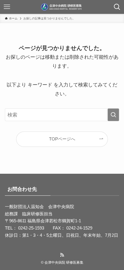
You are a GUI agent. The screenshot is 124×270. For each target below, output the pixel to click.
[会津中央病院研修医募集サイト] (62, 7)
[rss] (62, 255)
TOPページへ (62, 138)
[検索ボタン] (117, 7)
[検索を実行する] (113, 114)
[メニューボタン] (7, 7)
